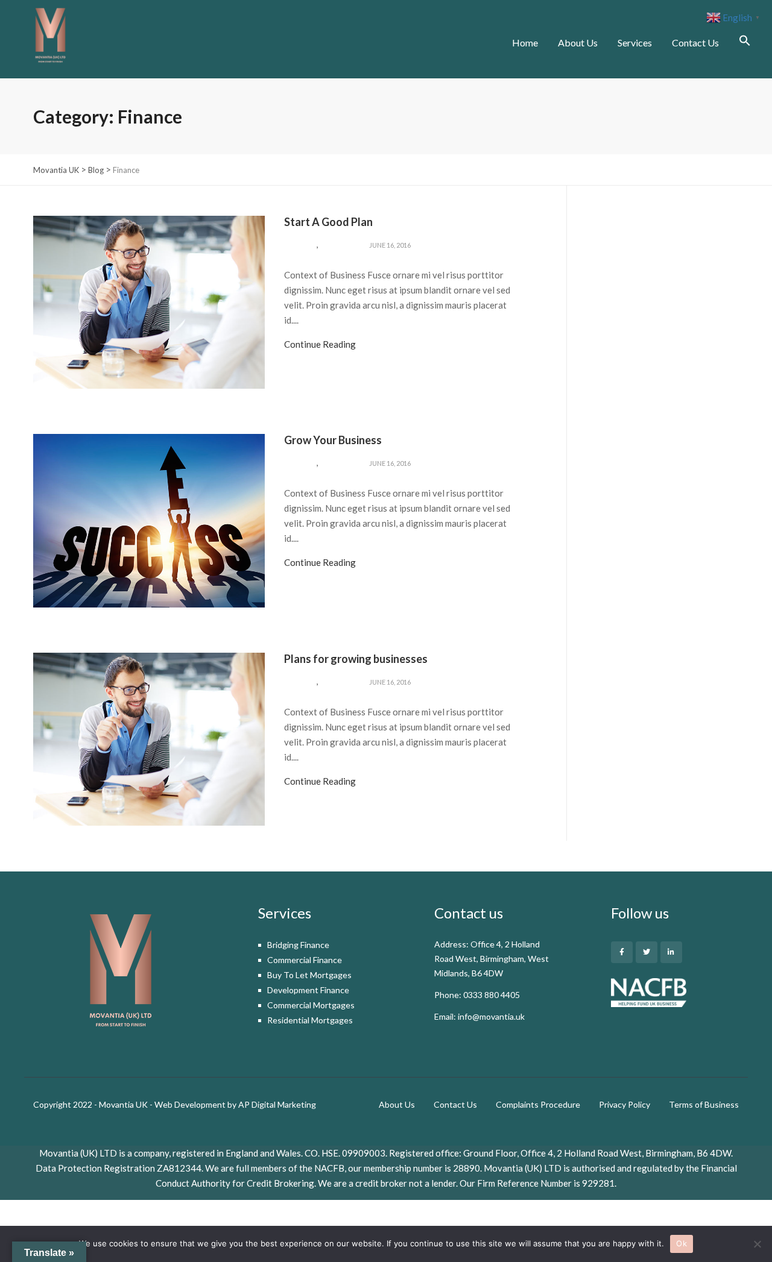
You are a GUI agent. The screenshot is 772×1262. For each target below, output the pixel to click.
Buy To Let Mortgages (309, 975)
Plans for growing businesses (356, 658)
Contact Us (695, 42)
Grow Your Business (333, 440)
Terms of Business (704, 1104)
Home (525, 42)
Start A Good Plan (328, 221)
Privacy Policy (624, 1104)
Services (635, 42)
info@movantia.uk (491, 1016)
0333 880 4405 (491, 995)
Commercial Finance (304, 960)
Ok (681, 1243)
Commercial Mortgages (311, 1005)
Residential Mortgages (310, 1020)
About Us (578, 42)
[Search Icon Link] (740, 41)
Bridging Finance (298, 945)
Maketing (339, 245)
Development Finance (308, 990)
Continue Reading (320, 344)
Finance (300, 245)
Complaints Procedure (538, 1104)
